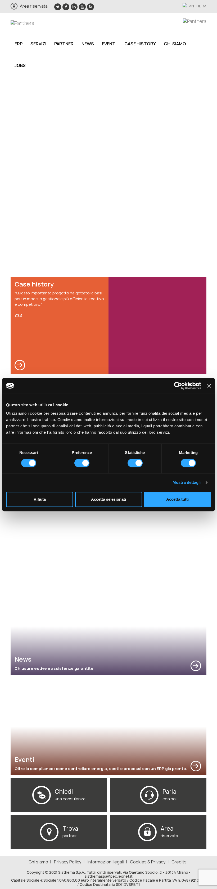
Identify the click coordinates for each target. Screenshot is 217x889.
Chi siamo (175, 44)
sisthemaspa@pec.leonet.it (108, 876)
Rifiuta (40, 499)
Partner (64, 44)
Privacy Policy (68, 862)
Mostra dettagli (187, 482)
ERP (18, 44)
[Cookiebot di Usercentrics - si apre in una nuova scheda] (178, 386)
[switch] (81, 463)
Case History (140, 44)
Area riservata (34, 6)
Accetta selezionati (108, 499)
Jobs (20, 65)
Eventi (109, 44)
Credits (179, 862)
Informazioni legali (105, 862)
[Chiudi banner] (209, 386)
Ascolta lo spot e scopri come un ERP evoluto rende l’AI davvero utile (68, 150)
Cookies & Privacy (148, 862)
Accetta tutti (177, 499)
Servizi (38, 44)
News (88, 44)
